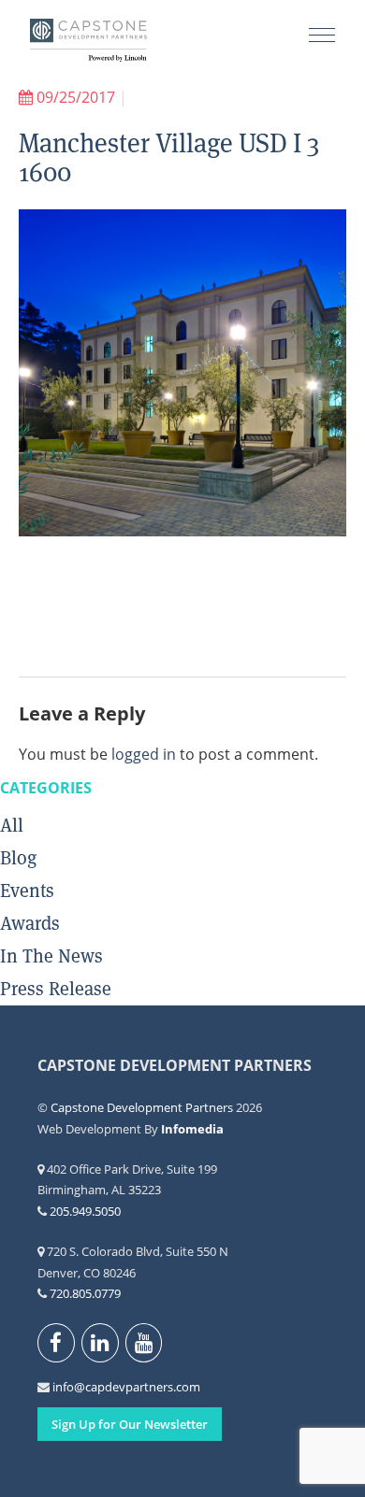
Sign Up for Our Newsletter (129, 1424)
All (11, 825)
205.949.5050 (85, 1211)
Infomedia (192, 1128)
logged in (143, 754)
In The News (51, 956)
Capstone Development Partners (88, 42)
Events (27, 890)
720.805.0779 (85, 1293)
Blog (18, 858)
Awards (30, 923)
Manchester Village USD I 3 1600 (169, 157)
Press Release (55, 989)
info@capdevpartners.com (63, 1386)
